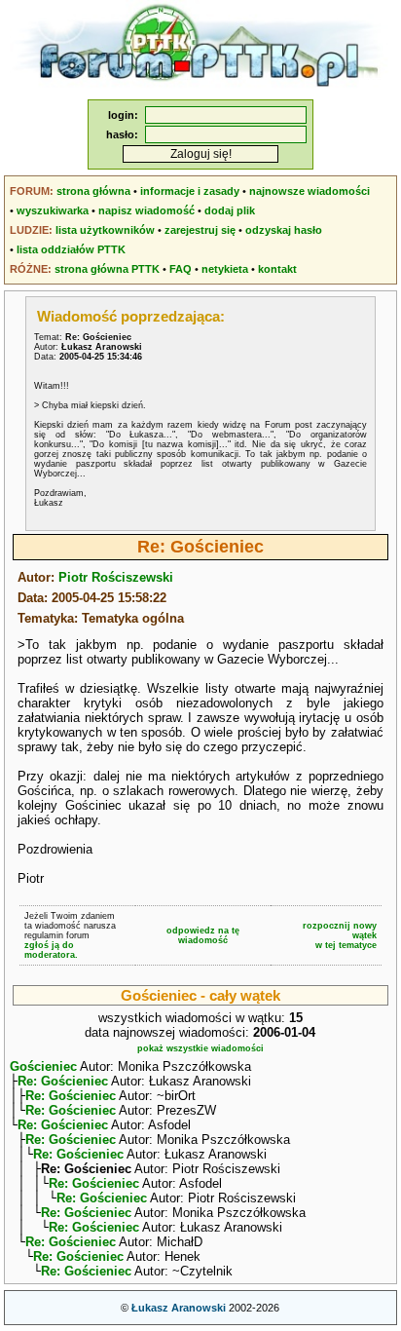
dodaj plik (229, 210)
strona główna (93, 191)
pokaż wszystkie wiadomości (200, 1048)
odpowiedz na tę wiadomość (202, 935)
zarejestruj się (200, 230)
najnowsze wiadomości (309, 191)
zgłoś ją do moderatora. (51, 950)
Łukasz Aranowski (178, 1307)
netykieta (224, 269)
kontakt (277, 269)
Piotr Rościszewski (115, 577)
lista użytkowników (105, 230)
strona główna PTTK (107, 269)
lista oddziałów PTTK (71, 249)
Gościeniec (43, 1066)
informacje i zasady (189, 191)
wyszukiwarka (53, 210)
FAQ (180, 269)
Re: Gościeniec (63, 1081)
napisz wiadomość (146, 210)
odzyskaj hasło (283, 230)
